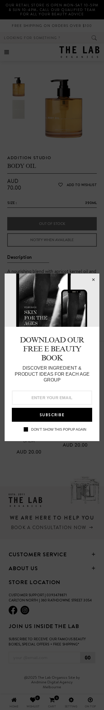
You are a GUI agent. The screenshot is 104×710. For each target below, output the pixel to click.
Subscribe (52, 415)
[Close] (93, 279)
